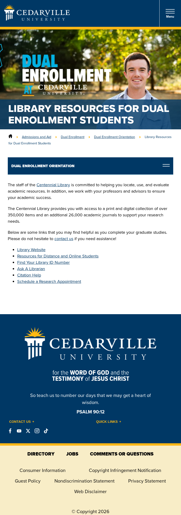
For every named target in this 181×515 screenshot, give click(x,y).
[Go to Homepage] (37, 19)
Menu (170, 16)
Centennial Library (53, 185)
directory (40, 453)
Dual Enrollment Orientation (114, 136)
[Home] (10, 136)
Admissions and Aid (36, 136)
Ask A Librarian (31, 269)
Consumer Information (43, 470)
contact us (63, 239)
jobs (72, 453)
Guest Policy (28, 480)
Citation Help (29, 275)
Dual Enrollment (72, 136)
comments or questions (121, 453)
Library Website (31, 250)
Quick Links (107, 422)
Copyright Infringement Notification (125, 470)
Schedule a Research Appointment (49, 281)
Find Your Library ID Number (43, 262)
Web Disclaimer (90, 491)
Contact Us (20, 422)
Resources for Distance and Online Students (58, 256)
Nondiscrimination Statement (84, 480)
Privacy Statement (147, 480)
